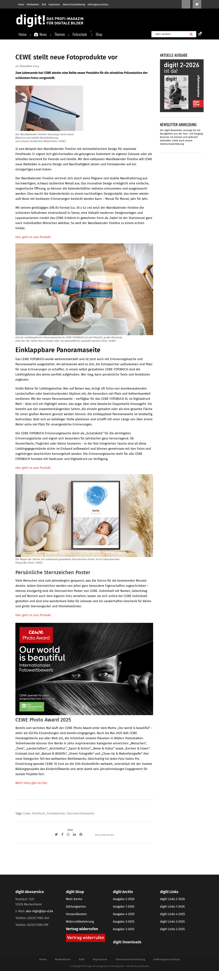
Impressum (54, 4)
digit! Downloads (127, 942)
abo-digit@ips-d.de (39, 911)
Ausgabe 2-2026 (123, 899)
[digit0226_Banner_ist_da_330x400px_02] (182, 85)
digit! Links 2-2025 (172, 929)
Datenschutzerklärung (74, 4)
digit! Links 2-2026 (172, 899)
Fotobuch (38, 813)
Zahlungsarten (76, 906)
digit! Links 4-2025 (172, 914)
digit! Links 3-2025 (172, 921)
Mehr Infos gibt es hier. (31, 783)
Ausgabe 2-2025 (123, 929)
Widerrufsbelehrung (80, 921)
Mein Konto (74, 899)
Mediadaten (33, 4)
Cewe (26, 813)
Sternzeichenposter (81, 813)
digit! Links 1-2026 (172, 906)
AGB (44, 4)
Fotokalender (56, 813)
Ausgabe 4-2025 (123, 914)
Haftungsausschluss (98, 4)
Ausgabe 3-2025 (123, 921)
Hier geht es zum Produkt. (33, 237)
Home (21, 4)
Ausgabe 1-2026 (123, 906)
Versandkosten (76, 914)
